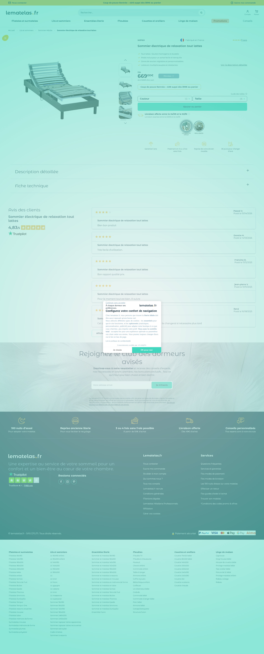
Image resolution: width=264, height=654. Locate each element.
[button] (5, 344)
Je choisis (117, 350)
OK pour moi (147, 350)
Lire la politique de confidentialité (118, 341)
